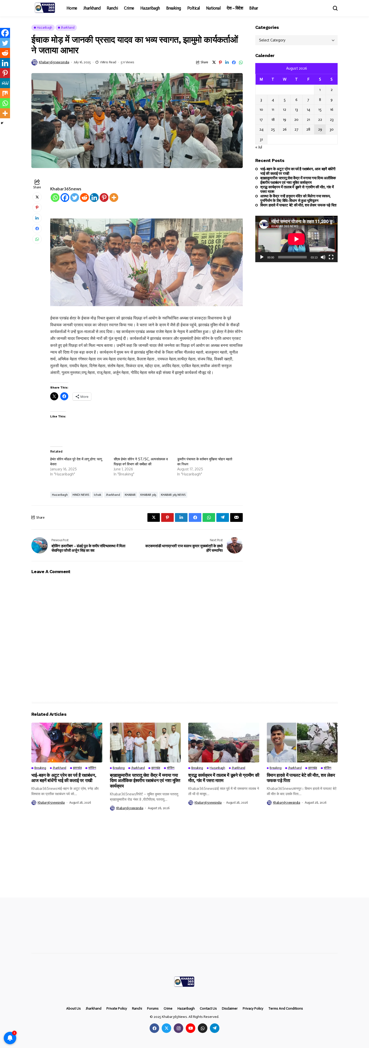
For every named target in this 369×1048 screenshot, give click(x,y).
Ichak (97, 495)
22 (320, 119)
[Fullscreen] (331, 257)
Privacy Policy (253, 1009)
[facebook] (154, 1028)
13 (296, 109)
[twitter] (166, 1028)
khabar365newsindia (54, 62)
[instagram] (178, 1028)
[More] (113, 197)
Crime (168, 1009)
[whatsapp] (202, 1028)
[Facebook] (64, 197)
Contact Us (208, 1009)
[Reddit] (84, 197)
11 (273, 109)
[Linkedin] (94, 197)
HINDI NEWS (81, 495)
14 (308, 109)
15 (320, 109)
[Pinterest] (104, 197)
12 (284, 109)
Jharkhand (113, 495)
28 (308, 129)
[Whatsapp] (55, 197)
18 (273, 119)
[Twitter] (74, 197)
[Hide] (2, 123)
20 (296, 119)
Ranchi (137, 1009)
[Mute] (323, 257)
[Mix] (5, 93)
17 (261, 119)
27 (296, 129)
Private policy (116, 1009)
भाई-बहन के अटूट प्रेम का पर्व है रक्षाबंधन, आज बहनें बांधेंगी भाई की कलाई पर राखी (297, 171)
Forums (153, 1009)
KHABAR (130, 495)
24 (261, 129)
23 (332, 119)
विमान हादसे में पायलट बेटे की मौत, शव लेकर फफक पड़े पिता (298, 205)
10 (261, 109)
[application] (296, 239)
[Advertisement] (150, 860)
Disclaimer (230, 1009)
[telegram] (214, 1028)
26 (285, 129)
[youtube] (190, 1028)
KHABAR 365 (148, 495)
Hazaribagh (60, 495)
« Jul (258, 147)
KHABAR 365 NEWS (173, 495)
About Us (73, 1009)
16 (331, 109)
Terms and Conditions (285, 1009)
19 (284, 119)
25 (273, 129)
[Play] (261, 257)
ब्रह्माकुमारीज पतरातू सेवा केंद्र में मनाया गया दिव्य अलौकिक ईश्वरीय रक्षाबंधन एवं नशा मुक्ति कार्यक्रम (298, 180)
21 (308, 119)
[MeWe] (5, 83)
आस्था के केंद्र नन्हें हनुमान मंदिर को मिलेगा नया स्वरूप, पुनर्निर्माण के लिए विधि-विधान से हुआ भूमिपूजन (295, 198)
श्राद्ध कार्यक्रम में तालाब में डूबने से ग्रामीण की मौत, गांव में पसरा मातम (297, 189)
